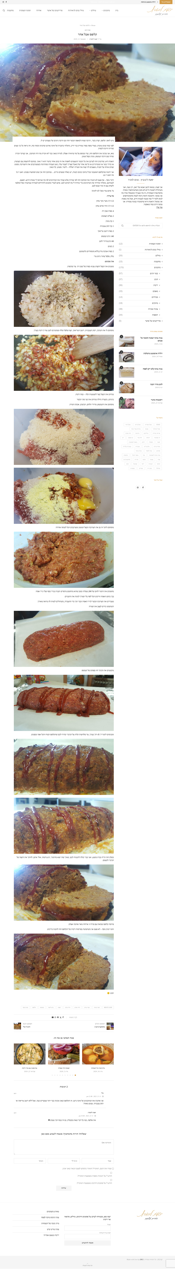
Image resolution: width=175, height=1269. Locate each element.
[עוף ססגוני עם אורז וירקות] (29, 1053)
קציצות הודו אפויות (63, 1068)
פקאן (144, 459)
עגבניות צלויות (127, 446)
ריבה (143, 464)
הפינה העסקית (25, 10)
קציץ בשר (25, 1007)
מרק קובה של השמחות (98, 1068)
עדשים (158, 451)
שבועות (135, 464)
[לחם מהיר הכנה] (126, 388)
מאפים (138, 291)
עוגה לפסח (149, 451)
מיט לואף (51, 1007)
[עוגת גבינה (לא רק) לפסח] (126, 373)
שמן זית (149, 468)
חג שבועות (157, 437)
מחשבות (10, 10)
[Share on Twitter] (60, 1017)
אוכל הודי (128, 424)
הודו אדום (77, 1007)
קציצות (151, 464)
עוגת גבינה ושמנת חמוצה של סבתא (151, 339)
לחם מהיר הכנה (151, 2)
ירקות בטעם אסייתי (51, 1235)
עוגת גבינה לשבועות (154, 455)
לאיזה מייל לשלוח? (105, 1233)
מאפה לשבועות (133, 442)
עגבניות (138, 446)
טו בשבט (130, 437)
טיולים (93, 10)
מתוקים (138, 303)
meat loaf (108, 1007)
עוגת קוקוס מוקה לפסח (50, 1217)
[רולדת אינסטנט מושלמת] (126, 357)
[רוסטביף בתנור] (126, 403)
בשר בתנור (97, 1007)
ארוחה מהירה (156, 433)
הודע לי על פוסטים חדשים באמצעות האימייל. (94, 1183)
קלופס (34, 1007)
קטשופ (42, 1007)
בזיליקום (146, 433)
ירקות (138, 285)
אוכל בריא (138, 424)
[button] (158, 2)
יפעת (59, 1007)
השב (15, 1093)
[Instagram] (3, 2)
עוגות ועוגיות (138, 309)
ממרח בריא (157, 446)
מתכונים (106, 10)
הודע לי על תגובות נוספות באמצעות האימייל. (94, 1176)
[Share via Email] (53, 1017)
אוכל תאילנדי (156, 429)
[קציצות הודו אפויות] (64, 1053)
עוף (144, 455)
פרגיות (136, 459)
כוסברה (151, 442)
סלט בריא (146, 446)
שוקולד (158, 468)
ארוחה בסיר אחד (136, 429)
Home (93, 25)
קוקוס (158, 464)
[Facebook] (6, 2)
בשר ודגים (138, 273)
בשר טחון (87, 1007)
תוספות (138, 315)
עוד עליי (159, 207)
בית (116, 10)
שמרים (141, 468)
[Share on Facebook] (63, 1017)
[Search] (4, 10)
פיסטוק (126, 455)
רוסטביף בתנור (156, 400)
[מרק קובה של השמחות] (98, 1053)
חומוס (148, 437)
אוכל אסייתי (148, 424)
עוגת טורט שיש (53, 1229)
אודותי (38, 10)
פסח (159, 459)
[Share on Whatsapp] (55, 1017)
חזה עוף (140, 437)
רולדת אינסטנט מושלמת (152, 353)
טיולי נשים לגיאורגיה (76, 10)
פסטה (151, 459)
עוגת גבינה (139, 451)
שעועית (132, 468)
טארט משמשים (53, 1211)
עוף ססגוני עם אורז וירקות (29, 1068)
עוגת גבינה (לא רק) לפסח (152, 369)
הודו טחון (67, 1007)
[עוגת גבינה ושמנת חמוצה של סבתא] (126, 342)
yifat (158, 424)
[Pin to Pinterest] (58, 1017)
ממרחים (138, 297)
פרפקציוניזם (126, 459)
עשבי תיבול (135, 455)
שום (127, 464)
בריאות (137, 433)
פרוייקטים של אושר (54, 10)
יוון (123, 437)
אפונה (146, 429)
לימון (143, 442)
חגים (138, 279)
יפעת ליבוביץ (93, 39)
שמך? (109, 1225)
